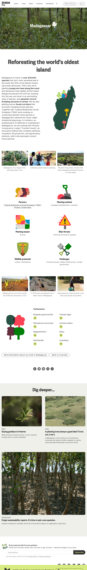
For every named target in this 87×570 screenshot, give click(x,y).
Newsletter (50, 3)
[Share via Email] (47, 368)
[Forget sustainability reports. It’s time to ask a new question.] (43, 483)
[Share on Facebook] (34, 368)
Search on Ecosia (70, 4)
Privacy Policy (32, 556)
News (31, 3)
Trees (24, 3)
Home (16, 3)
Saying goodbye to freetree (14, 431)
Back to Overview (60, 355)
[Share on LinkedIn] (39, 368)
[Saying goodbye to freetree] (22, 411)
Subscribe (79, 552)
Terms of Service (45, 556)
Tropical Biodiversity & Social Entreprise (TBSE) (22, 205)
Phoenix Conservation (22, 207)
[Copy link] (52, 368)
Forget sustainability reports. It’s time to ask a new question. (28, 519)
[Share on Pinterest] (43, 368)
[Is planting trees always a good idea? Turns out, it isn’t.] (65, 411)
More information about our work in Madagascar (25, 355)
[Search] (57, 3)
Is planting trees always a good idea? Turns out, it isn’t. (64, 433)
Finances (39, 3)
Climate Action (6, 517)
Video (47, 429)
